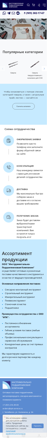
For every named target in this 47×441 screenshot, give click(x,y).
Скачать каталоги (23, 106)
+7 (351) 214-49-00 (11, 405)
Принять (38, 426)
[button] (17, 13)
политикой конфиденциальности (15, 432)
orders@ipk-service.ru (13, 408)
